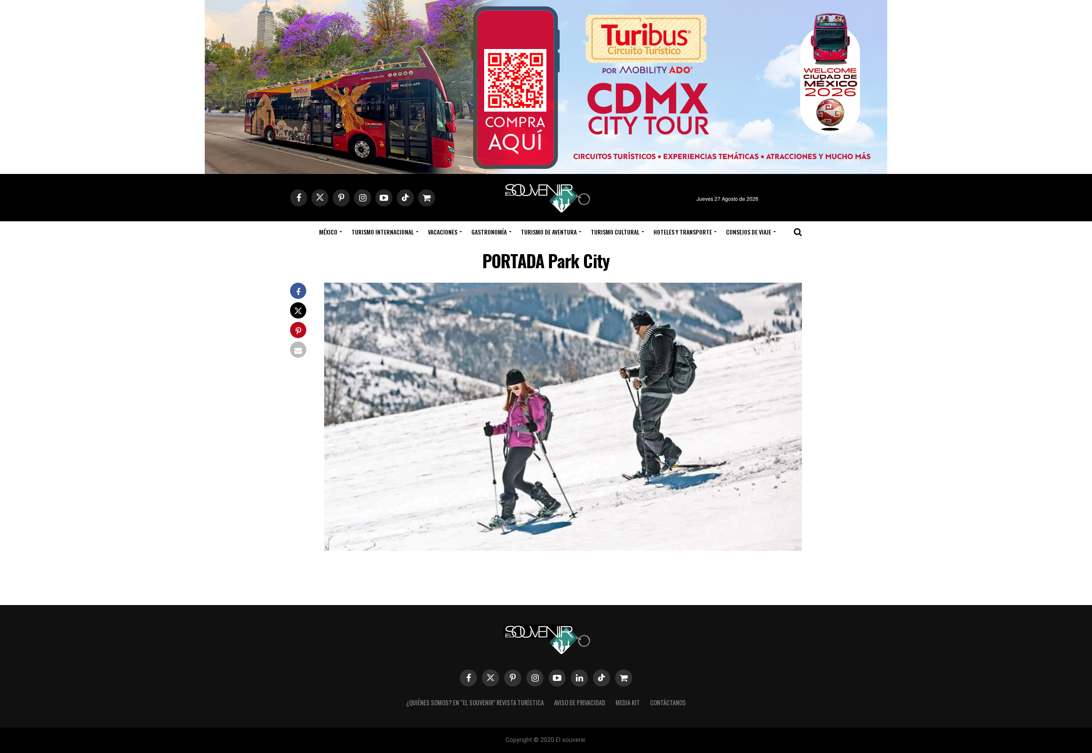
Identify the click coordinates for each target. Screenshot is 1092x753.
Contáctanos (668, 702)
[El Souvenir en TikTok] (601, 677)
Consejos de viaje (748, 231)
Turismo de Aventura (549, 231)
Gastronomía (489, 231)
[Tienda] (623, 677)
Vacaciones (442, 231)
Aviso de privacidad (579, 702)
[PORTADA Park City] (563, 548)
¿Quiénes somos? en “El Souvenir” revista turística (475, 702)
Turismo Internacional (382, 231)
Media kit (628, 702)
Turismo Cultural (615, 231)
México (328, 231)
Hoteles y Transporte (682, 231)
